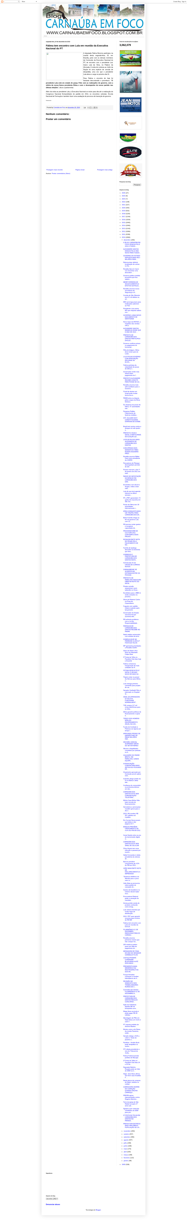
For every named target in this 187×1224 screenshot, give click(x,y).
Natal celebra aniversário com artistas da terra (131, 635)
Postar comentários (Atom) (61, 173)
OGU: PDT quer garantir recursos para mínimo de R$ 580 (131, 918)
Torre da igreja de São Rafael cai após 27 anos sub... (131, 1104)
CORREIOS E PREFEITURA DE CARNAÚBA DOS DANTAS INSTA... (130, 557)
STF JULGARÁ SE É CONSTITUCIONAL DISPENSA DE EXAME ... (131, 420)
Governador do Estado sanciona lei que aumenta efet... (131, 614)
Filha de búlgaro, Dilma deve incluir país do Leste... (131, 352)
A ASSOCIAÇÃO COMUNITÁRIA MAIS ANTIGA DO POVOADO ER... (132, 766)
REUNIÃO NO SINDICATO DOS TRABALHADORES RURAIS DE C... (130, 984)
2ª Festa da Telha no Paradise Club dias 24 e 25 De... (131, 1062)
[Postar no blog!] (90, 107)
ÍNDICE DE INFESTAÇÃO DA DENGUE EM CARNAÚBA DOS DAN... (132, 479)
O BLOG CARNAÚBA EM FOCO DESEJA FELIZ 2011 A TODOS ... (131, 244)
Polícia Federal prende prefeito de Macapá (131, 1056)
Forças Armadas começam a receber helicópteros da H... (131, 976)
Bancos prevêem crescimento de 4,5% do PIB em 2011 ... (131, 863)
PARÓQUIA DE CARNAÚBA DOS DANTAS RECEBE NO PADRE (131, 628)
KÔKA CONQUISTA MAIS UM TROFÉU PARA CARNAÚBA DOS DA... (132, 513)
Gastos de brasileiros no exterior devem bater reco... (131, 891)
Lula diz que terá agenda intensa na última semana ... (131, 493)
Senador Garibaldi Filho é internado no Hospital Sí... (132, 692)
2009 (124, 1164)
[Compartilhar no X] (92, 107)
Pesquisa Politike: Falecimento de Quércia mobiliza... (130, 413)
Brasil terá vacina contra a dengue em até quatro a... (132, 428)
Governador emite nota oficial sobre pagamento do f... (131, 373)
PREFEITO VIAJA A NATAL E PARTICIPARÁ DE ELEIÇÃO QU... (132, 434)
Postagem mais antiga (104, 170)
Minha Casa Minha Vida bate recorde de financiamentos (131, 802)
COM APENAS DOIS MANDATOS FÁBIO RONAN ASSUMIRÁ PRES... (130, 450)
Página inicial (79, 170)
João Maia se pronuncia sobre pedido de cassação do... (131, 885)
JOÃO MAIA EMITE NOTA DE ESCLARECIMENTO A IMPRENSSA (132, 871)
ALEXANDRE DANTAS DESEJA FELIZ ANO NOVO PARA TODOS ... (132, 251)
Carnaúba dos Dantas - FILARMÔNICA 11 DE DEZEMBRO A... (131, 991)
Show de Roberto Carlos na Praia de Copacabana (131, 601)
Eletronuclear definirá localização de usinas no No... (131, 264)
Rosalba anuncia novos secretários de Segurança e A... (131, 290)
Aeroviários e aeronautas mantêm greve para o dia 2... (131, 808)
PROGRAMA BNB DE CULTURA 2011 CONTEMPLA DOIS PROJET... (130, 533)
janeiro (126, 1160)
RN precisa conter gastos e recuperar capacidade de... (132, 526)
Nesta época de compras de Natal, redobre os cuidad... (131, 1082)
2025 (124, 193)
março (126, 1155)
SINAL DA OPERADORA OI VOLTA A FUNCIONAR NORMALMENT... (131, 699)
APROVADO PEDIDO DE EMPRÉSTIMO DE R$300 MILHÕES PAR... (131, 736)
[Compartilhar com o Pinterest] (97, 107)
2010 (124, 237)
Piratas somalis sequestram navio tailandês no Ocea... (131, 588)
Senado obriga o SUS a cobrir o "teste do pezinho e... (131, 1037)
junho (126, 1146)
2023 (124, 199)
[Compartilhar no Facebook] (95, 107)
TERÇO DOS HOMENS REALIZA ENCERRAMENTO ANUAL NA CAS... (131, 721)
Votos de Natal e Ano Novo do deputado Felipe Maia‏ (130, 652)
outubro (126, 1134)
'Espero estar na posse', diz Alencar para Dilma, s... (132, 679)
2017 (124, 216)
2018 (124, 213)
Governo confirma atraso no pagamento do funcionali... (131, 345)
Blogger (98, 1210)
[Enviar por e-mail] (88, 107)
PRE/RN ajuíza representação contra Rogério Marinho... (131, 1097)
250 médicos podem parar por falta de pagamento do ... (130, 946)
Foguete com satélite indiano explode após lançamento (131, 608)
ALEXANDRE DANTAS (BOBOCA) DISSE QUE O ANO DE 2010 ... (132, 330)
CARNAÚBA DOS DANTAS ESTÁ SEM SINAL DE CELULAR (131, 843)
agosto (126, 1140)
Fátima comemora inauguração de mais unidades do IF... (131, 665)
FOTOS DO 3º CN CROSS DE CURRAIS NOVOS (131, 564)
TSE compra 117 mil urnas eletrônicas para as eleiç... (131, 707)
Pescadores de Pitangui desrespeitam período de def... (131, 465)
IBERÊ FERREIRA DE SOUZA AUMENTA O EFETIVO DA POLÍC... (131, 284)
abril (125, 1152)
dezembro (127, 240)
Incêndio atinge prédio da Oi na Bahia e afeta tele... (132, 780)
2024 (124, 196)
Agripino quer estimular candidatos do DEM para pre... (131, 1110)
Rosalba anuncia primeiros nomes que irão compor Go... (131, 939)
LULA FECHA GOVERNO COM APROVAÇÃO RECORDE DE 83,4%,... (131, 359)
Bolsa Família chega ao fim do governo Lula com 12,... (131, 519)
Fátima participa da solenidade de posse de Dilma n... (131, 367)
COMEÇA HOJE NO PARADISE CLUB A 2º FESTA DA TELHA (131, 641)
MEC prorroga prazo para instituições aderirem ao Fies (132, 303)
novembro (127, 1131)
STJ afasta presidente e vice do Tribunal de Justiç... (131, 1051)
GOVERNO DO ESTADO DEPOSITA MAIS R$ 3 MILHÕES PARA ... (131, 257)
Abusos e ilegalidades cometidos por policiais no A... (131, 750)
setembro (127, 1137)
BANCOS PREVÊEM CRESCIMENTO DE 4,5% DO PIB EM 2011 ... (131, 829)
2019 (124, 211)
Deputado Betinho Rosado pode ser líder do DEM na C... (131, 1069)
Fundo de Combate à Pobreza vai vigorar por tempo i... (132, 728)
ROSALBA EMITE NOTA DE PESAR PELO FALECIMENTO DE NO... (131, 542)
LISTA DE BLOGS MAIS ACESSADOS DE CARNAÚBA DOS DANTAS (131, 442)
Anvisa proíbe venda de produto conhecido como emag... (131, 905)
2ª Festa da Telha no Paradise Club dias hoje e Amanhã (132, 659)
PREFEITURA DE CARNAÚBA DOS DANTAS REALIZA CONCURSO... (130, 999)
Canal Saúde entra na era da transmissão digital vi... (132, 837)
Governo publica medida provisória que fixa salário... (131, 277)
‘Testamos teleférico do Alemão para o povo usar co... (131, 878)
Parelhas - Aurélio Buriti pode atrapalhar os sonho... (131, 1044)
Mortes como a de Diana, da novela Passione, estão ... (132, 1031)
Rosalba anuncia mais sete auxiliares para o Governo (131, 386)
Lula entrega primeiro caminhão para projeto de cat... (131, 685)
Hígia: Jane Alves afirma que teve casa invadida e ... (132, 1075)
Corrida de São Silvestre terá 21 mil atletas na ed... (131, 297)
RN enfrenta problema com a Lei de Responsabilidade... (131, 621)
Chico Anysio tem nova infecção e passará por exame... (132, 850)
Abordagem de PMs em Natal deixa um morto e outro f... (132, 1019)
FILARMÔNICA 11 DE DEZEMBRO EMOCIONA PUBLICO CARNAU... (131, 932)
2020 (124, 208)
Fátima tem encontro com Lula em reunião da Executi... (132, 924)
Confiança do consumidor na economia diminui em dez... (132, 787)
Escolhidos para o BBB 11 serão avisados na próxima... (132, 594)
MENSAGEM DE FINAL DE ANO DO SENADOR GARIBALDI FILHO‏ (132, 953)
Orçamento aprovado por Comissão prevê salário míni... (132, 774)
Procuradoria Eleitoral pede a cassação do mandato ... (131, 898)
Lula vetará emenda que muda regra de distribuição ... (131, 911)
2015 (124, 222)
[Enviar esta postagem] (84, 107)
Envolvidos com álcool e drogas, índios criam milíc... (131, 486)
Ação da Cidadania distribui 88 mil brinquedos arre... (130, 1006)
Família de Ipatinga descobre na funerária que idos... (131, 549)
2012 (124, 231)
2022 (124, 202)
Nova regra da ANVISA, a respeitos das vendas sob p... (132, 323)
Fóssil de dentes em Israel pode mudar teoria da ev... (130, 393)
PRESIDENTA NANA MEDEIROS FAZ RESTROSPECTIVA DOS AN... (130, 969)
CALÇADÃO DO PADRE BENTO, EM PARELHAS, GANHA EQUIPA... (131, 757)
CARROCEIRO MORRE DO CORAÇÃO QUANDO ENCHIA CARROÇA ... (131, 1089)
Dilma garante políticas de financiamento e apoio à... (132, 713)
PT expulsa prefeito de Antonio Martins (131, 1025)
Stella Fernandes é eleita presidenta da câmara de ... (131, 857)
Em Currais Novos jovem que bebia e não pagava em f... (131, 822)
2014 (124, 225)
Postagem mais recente (54, 170)
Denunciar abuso (53, 1204)
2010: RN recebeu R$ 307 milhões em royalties (130, 815)
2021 (124, 205)
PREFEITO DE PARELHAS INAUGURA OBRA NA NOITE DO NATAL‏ (132, 580)
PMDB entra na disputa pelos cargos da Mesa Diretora (131, 400)
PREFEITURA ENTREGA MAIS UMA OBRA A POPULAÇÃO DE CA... (131, 1125)
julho (125, 1143)
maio (125, 1149)
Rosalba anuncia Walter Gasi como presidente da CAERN (131, 458)
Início (45, 36)
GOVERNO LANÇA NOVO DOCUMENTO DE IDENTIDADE (132, 317)
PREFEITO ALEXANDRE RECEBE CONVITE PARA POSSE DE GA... (132, 380)
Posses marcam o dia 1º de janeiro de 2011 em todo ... (131, 471)
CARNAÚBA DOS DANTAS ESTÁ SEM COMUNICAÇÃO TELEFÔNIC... (131, 794)
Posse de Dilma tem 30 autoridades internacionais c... (131, 506)
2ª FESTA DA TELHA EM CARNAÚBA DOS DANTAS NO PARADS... (131, 1118)
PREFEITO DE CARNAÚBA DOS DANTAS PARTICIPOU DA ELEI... (131, 337)
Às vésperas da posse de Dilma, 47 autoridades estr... (132, 406)
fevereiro (127, 1158)
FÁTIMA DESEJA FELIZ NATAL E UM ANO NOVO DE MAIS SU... (131, 672)
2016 (124, 219)
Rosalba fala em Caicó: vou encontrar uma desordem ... (131, 270)
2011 (124, 234)
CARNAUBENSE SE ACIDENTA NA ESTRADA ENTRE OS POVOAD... (131, 572)
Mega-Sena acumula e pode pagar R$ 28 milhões (131, 1013)
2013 (124, 228)
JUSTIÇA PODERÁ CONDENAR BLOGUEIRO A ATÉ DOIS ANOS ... (130, 960)
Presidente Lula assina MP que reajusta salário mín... (132, 310)
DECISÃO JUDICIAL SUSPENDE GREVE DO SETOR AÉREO (131, 744)
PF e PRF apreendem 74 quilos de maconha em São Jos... (131, 499)
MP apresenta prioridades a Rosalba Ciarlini (132, 647)
